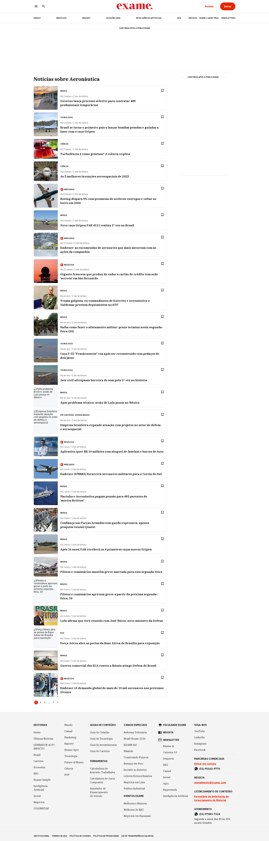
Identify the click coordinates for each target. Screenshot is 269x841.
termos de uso (59, 836)
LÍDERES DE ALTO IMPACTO (44, 746)
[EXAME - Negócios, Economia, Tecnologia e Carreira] (134, 6)
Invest (37, 796)
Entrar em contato (205, 763)
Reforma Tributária (135, 732)
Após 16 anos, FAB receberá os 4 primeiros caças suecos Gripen (106, 549)
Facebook (199, 749)
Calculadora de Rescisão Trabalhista (102, 770)
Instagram (200, 743)
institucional (41, 836)
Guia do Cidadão (99, 732)
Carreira (38, 761)
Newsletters (228, 18)
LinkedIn (199, 737)
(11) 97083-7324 (209, 814)
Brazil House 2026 (135, 738)
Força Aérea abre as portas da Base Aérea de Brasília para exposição (110, 643)
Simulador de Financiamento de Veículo (99, 792)
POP (66, 774)
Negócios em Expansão (137, 815)
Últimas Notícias (43, 738)
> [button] (57, 702)
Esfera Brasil (82, 415)
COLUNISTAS (41, 808)
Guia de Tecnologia (101, 738)
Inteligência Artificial (149, 18)
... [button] (49, 702)
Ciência (68, 768)
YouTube (199, 731)
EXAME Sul (130, 744)
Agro (166, 783)
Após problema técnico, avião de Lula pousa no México (99, 402)
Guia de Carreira (100, 751)
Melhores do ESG (134, 809)
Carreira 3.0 (170, 752)
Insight (86, 18)
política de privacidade (106, 836)
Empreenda (170, 789)
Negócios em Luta (134, 782)
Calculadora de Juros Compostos (102, 780)
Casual (68, 731)
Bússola (128, 751)
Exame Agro (71, 749)
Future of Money (74, 762)
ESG (179, 18)
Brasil (37, 754)
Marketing (70, 737)
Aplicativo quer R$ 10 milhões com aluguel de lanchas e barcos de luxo (112, 451)
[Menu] (36, 6)
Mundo (68, 724)
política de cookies (80, 836)
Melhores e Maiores (135, 803)
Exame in (168, 746)
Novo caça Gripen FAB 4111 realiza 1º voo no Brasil (97, 225)
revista (168, 732)
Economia (39, 767)
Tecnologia (70, 756)
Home (37, 732)
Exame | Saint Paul (209, 18)
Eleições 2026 (113, 18)
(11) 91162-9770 (209, 768)
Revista (193, 18)
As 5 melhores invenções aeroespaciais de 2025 (94, 176)
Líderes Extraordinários (138, 776)
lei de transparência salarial (137, 836)
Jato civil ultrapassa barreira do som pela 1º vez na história (103, 380)
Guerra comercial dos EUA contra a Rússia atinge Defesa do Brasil (108, 665)
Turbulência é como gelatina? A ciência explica (95, 154)
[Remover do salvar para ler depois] (162, 90)
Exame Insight (42, 779)
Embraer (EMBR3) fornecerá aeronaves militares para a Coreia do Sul (111, 474)
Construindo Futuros (136, 757)
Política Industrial (134, 788)
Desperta (168, 758)
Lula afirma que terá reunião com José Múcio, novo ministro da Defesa (111, 621)
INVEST (37, 18)
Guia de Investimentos (103, 744)
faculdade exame (174, 724)
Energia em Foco (133, 763)
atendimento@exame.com (210, 782)
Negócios (61, 18)
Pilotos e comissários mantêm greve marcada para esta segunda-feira (111, 572)
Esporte (69, 743)
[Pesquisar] (43, 6)
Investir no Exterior (135, 769)
